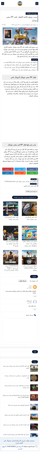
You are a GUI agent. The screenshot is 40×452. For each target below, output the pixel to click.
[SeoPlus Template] (36, 446)
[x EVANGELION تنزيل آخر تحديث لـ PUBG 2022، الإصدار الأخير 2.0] (10, 257)
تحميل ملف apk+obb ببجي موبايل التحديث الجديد (16, 434)
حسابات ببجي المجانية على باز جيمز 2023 (24, 70)
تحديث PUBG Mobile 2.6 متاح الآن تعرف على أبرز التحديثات (19, 67)
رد (34, 296)
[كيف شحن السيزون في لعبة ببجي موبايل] (10, 208)
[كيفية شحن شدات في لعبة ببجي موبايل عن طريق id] (10, 233)
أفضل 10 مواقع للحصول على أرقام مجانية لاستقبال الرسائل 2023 (19, 65)
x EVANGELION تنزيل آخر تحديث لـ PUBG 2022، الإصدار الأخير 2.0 (11, 268)
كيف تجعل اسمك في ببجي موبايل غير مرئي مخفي (16, 425)
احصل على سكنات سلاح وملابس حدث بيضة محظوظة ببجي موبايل (30, 243)
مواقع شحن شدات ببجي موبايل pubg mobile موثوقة (30, 268)
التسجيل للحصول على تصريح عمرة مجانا (18, 405)
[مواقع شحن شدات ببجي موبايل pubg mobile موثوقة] (29, 257)
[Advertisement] (20, 119)
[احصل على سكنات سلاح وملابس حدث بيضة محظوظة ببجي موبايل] (29, 233)
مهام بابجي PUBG (32, 13)
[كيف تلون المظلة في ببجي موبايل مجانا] (29, 208)
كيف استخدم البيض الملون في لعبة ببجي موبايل (16, 415)
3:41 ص (29, 303)
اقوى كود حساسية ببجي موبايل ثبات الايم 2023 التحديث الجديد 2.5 (19, 62)
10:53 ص (29, 288)
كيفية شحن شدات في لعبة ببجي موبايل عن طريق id (12, 243)
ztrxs (30, 286)
